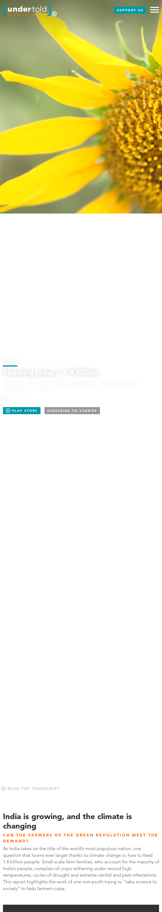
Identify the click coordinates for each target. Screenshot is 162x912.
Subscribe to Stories (72, 411)
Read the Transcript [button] (32, 788)
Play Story (24, 411)
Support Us (130, 10)
